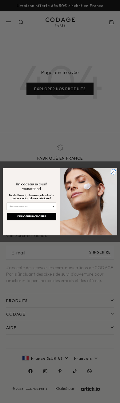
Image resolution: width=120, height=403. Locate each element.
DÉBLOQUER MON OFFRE (31, 216)
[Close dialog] (113, 171)
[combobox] (30, 206)
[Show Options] (53, 206)
